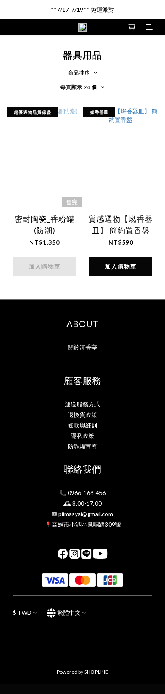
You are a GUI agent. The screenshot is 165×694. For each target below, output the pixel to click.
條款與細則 (82, 425)
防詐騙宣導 (82, 446)
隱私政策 (82, 435)
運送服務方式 (82, 404)
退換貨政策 (82, 414)
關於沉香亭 (82, 347)
